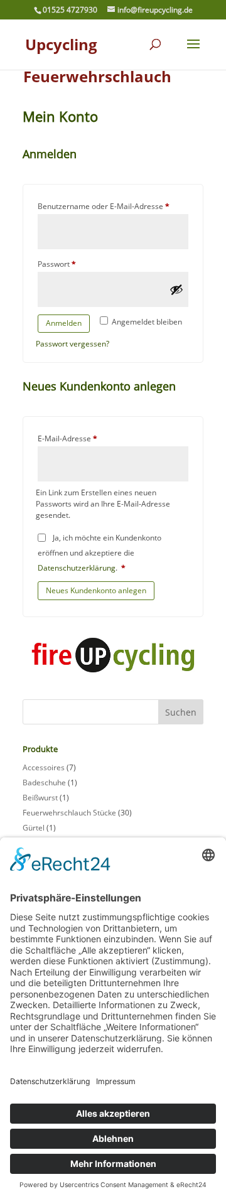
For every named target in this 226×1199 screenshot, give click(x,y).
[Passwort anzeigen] (176, 289)
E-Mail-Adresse (88, 438)
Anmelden (64, 323)
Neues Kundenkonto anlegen (96, 590)
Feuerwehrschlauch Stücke (69, 812)
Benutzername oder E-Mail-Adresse (113, 206)
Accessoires (44, 767)
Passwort (77, 263)
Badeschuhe (44, 782)
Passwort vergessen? (72, 343)
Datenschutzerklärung (77, 567)
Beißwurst (40, 797)
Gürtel (34, 827)
